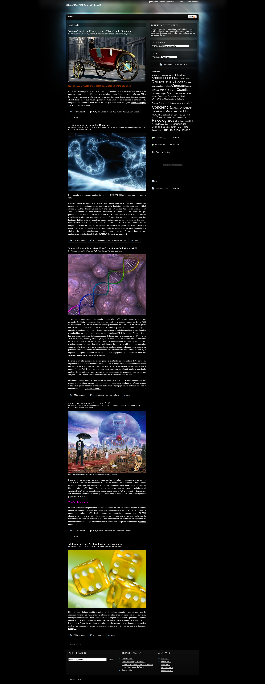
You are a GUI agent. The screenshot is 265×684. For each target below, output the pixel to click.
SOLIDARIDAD (169, 127)
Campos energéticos (168, 81)
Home (70, 17)
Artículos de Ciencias (106, 34)
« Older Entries (75, 644)
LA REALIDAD (186, 108)
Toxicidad (88, 129)
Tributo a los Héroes (177, 130)
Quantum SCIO (186, 121)
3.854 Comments (79, 395)
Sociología (157, 127)
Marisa (73, 34)
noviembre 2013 (167, 671)
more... (75, 117)
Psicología (89, 407)
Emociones (120, 531)
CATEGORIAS (157, 46)
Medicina (118, 546)
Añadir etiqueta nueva (182, 78)
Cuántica (118, 251)
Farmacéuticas (121, 127)
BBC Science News (120, 112)
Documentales (133, 112)
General (131, 127)
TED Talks (182, 126)
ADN (95, 34)
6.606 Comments (79, 531)
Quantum (174, 121)
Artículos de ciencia (104, 112)
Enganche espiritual (176, 96)
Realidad (155, 124)
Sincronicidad (179, 124)
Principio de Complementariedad (161, 2)
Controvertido (127, 670)
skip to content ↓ (193, 2)
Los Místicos (158, 111)
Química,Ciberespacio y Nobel (133, 662)
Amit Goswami (161, 75)
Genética (137, 127)
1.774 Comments (79, 112)
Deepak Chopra (159, 93)
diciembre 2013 (167, 668)
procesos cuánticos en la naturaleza (172, 117)
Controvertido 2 (127, 659)
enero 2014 (165, 665)
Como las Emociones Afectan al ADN (89, 403)
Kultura (185, 103)
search (180, 2)
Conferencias (102, 240)
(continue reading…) (84, 105)
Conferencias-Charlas (106, 127)
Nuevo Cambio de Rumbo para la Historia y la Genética (99, 31)
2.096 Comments (79, 240)
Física (169, 103)
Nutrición (100, 635)
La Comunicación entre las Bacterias (89, 124)
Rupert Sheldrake (165, 124)
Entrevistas (178, 98)
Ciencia (100, 531)
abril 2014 (165, 659)
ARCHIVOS (156, 57)
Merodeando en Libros (169, 115)
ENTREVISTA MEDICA (162, 99)
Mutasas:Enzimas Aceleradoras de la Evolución (95, 543)
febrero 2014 (166, 662)
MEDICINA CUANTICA (83, 4)
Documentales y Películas (124, 34)
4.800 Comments (79, 635)
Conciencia (158, 89)
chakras (168, 86)
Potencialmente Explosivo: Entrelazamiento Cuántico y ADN (102, 248)
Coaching (188, 86)
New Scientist (184, 115)
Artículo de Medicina (176, 75)
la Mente (176, 108)
